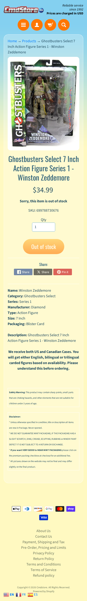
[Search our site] (64, 25)
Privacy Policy (43, 553)
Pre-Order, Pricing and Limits (43, 547)
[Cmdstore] (24, 9)
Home (12, 41)
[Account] (37, 25)
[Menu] (23, 25)
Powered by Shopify (43, 591)
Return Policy (43, 558)
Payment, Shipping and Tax (43, 542)
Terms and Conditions (43, 564)
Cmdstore (42, 587)
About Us (43, 530)
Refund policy (43, 575)
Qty (43, 219)
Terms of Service (43, 569)
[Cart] (50, 25)
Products (29, 41)
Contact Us (43, 536)
